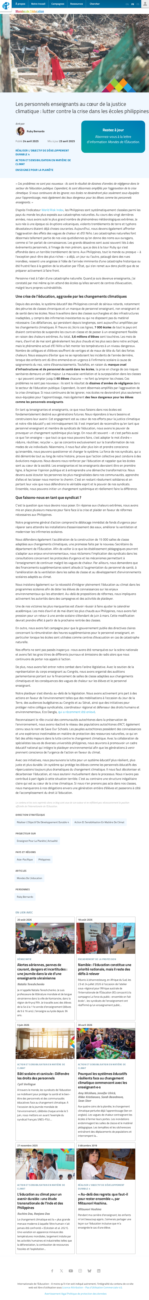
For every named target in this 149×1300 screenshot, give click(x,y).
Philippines (44, 859)
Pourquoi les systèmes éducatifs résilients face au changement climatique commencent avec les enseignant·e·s (105, 1081)
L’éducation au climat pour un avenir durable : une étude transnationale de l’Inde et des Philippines (45, 1198)
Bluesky (89, 1271)
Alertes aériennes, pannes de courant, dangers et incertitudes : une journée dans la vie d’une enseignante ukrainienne (45, 968)
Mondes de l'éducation (30, 11)
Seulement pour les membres (145, 4)
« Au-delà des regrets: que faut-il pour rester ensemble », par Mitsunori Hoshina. (105, 1187)
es (138, 4)
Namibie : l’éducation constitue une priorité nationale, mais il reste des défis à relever (105, 963)
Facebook (52, 1271)
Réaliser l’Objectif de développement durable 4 (43, 822)
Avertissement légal (56, 1293)
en (127, 4)
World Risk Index (52, 210)
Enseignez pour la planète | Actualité (37, 841)
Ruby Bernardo (25, 896)
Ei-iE (6, 6)
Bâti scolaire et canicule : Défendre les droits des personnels (45, 1072)
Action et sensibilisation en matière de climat (99, 822)
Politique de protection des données (87, 1293)
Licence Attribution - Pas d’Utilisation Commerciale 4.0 (92, 1287)
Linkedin (98, 1271)
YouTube (70, 1271)
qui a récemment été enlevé (76, 712)
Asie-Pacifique (25, 859)
